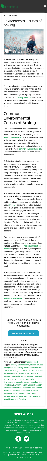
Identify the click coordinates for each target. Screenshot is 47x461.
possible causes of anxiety (15, 399)
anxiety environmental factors (29, 368)
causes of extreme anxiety (22, 376)
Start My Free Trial (23, 333)
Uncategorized (31, 362)
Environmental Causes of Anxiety (23, 23)
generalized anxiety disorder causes (26, 396)
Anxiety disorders (24, 98)
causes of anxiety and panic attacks (19, 371)
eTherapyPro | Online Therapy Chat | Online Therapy (9, 6)
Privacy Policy (35, 455)
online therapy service (13, 298)
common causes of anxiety (30, 149)
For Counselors (33, 448)
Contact (17, 448)
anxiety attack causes (20, 365)
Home (7, 448)
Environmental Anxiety (13, 382)
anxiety (12, 205)
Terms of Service (23, 457)
